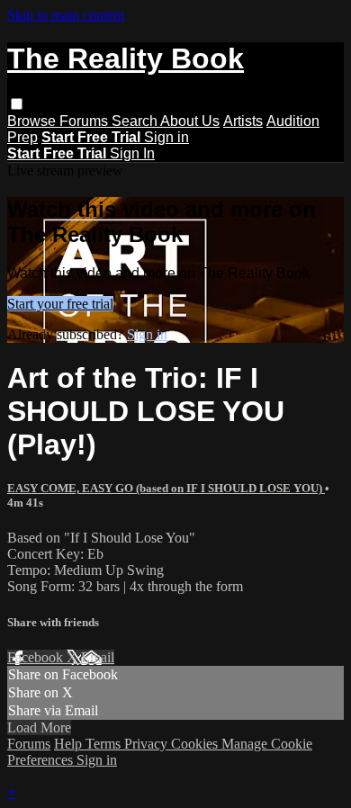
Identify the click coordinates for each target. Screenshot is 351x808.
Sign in (166, 137)
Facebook (37, 657)
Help (70, 743)
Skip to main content (65, 14)
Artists (243, 121)
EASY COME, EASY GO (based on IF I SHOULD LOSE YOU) (166, 488)
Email (97, 657)
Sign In (132, 153)
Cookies (196, 743)
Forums (85, 121)
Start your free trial (60, 303)
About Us (190, 121)
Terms (105, 743)
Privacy (147, 743)
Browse (33, 121)
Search (136, 121)
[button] (16, 104)
